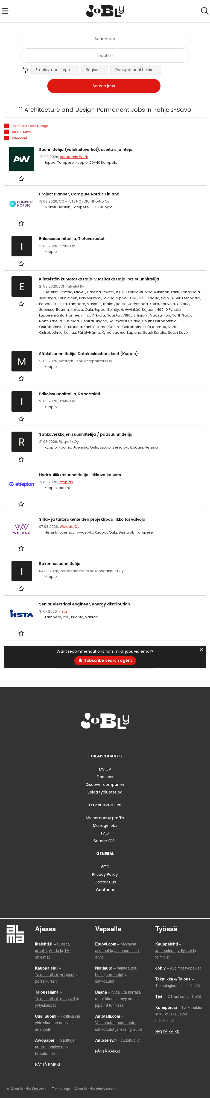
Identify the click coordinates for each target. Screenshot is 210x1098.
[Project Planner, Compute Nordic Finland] (21, 203)
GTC (105, 866)
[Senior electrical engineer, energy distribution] (21, 613)
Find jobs (105, 777)
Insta (63, 611)
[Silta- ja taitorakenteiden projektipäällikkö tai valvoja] (21, 529)
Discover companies (105, 784)
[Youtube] (123, 740)
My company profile (105, 818)
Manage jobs (105, 825)
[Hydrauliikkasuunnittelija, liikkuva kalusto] (21, 484)
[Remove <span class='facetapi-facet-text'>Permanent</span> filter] (6, 138)
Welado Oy (69, 526)
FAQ (105, 833)
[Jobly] (105, 11)
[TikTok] (115, 740)
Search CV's (105, 841)
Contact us (105, 882)
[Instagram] (97, 740)
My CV (105, 769)
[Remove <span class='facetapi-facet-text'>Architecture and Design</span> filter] (6, 126)
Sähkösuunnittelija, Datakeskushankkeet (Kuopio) (88, 354)
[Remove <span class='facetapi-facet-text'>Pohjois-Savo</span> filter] (6, 132)
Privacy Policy (105, 874)
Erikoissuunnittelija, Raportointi (69, 394)
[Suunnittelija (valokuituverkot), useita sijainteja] (21, 159)
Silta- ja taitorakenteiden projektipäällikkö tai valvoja (92, 519)
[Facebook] (88, 740)
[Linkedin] (106, 740)
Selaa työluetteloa (105, 792)
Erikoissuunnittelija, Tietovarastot (71, 239)
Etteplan (66, 482)
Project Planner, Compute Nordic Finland (79, 194)
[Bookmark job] (21, 178)
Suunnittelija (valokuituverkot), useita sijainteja (86, 150)
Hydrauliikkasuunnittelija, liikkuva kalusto (80, 475)
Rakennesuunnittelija (60, 564)
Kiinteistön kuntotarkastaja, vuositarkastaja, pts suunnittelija (99, 279)
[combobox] (105, 39)
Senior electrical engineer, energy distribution (84, 604)
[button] (27, 70)
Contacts (105, 889)
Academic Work (74, 156)
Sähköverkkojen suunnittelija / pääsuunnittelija (86, 434)
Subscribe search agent (108, 660)
